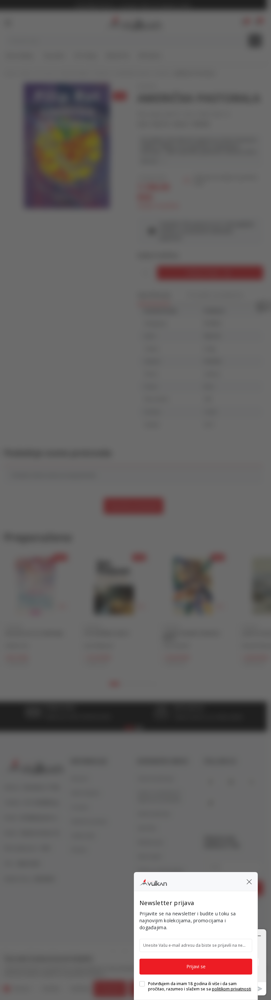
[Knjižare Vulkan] (153, 881)
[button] (249, 881)
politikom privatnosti (231, 989)
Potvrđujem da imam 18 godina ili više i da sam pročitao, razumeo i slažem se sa (199, 986)
